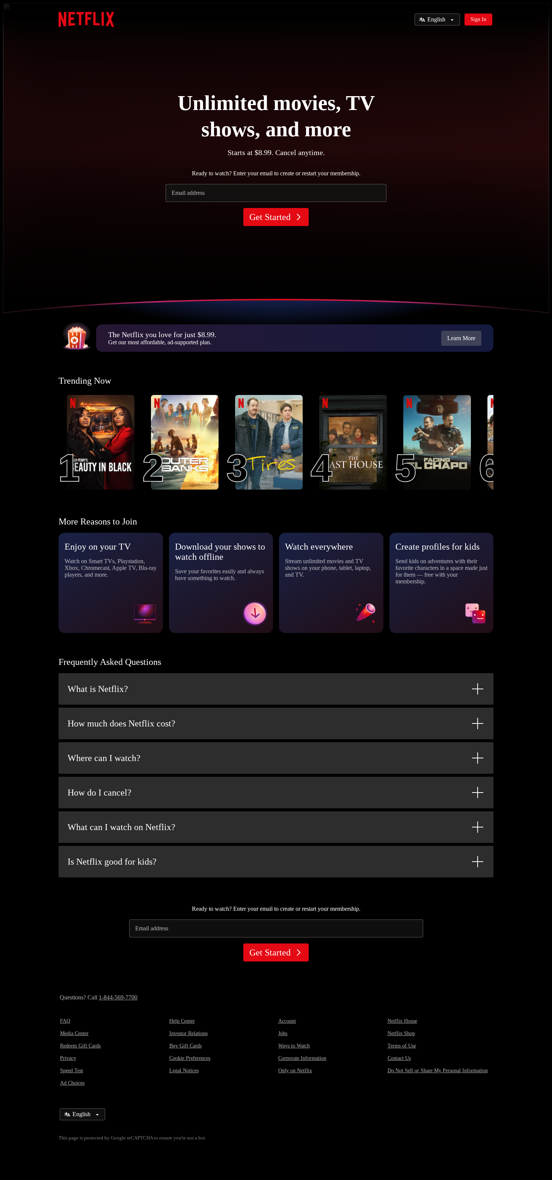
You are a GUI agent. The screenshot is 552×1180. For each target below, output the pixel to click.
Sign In (478, 19)
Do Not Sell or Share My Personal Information (438, 1070)
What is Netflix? (98, 689)
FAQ (65, 1021)
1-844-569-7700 (118, 997)
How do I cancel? (99, 792)
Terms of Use (402, 1046)
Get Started (270, 217)
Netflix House (402, 1021)
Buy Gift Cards (185, 1046)
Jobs (282, 1033)
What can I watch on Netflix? (121, 827)
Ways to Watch (294, 1046)
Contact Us (399, 1058)
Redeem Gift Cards (80, 1046)
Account (287, 1021)
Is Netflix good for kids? (112, 862)
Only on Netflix (295, 1070)
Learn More (461, 338)
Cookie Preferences (189, 1058)
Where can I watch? (104, 758)
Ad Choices (72, 1083)
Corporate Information (302, 1058)
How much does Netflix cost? (121, 723)
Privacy (68, 1058)
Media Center (74, 1033)
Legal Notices (184, 1070)
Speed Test (71, 1070)
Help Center (182, 1021)
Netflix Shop (401, 1033)
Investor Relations (188, 1033)
